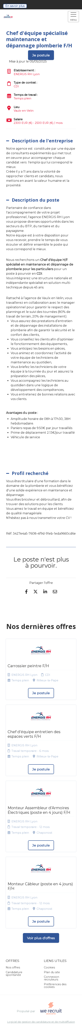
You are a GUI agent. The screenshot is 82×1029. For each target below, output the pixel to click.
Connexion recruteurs (51, 978)
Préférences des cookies (55, 986)
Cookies (49, 967)
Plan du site (52, 972)
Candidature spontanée (14, 974)
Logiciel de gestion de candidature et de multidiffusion (41, 1022)
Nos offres (13, 967)
